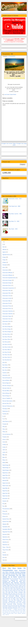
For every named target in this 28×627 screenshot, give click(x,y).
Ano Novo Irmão (6, 347)
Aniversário (5, 270)
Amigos (4, 262)
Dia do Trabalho (6, 398)
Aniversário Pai (6, 303)
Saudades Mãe (6, 529)
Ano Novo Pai (5, 352)
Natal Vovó (5, 493)
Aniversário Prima (6, 306)
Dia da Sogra (5, 383)
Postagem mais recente (6, 143)
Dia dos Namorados (7, 401)
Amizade (4, 264)
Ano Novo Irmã (6, 344)
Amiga (4, 257)
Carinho (4, 372)
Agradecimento (6, 254)
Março (4, 460)
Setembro (4, 537)
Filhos (3, 431)
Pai (3, 503)
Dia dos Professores (7, 406)
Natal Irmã (5, 483)
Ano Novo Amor (6, 334)
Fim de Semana (6, 434)
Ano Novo (4, 324)
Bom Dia (4, 370)
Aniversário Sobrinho (7, 313)
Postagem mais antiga (21, 143)
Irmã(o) (4, 444)
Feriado (4, 424)
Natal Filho (5, 478)
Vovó (3, 557)
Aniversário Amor (6, 285)
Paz (3, 506)
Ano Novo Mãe (6, 349)
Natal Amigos (5, 470)
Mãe (3, 454)
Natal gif (4, 480)
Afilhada (4, 249)
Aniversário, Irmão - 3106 (15, 198)
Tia (3, 552)
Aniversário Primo (6, 308)
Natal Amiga (5, 465)
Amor (3, 267)
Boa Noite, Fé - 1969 (14, 221)
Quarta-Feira (5, 519)
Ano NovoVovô (6, 359)
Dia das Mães (5, 390)
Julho (3, 449)
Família (4, 413)
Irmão (3, 447)
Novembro (5, 498)
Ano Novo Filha (6, 336)
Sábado (4, 524)
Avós (3, 362)
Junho (4, 452)
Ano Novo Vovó (6, 354)
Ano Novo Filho (6, 339)
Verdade (4, 554)
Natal (3, 462)
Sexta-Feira (5, 539)
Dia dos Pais (5, 403)
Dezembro (5, 375)
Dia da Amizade (6, 377)
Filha (3, 426)
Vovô (3, 560)
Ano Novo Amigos (6, 331)
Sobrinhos (4, 544)
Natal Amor (5, 472)
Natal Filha (5, 475)
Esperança (5, 411)
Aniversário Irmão (6, 298)
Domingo (4, 408)
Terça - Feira (5, 547)
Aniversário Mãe (6, 300)
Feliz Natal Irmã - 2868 (14, 206)
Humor (4, 439)
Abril (3, 247)
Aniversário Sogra (6, 316)
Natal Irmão (5, 485)
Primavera (5, 513)
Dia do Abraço (5, 393)
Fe (3, 416)
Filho (3, 429)
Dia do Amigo (5, 395)
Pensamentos (12, 56)
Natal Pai (4, 490)
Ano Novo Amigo (6, 329)
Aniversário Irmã (6, 295)
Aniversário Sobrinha (7, 311)
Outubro (4, 501)
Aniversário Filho (6, 293)
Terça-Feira (5, 549)
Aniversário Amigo (6, 282)
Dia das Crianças (6, 385)
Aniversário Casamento (8, 288)
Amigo (4, 259)
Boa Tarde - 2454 (13, 229)
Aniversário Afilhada (7, 272)
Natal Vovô (5, 495)
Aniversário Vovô (6, 321)
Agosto (4, 252)
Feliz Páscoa (5, 421)
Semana (4, 534)
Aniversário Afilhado (7, 275)
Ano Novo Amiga (6, 326)
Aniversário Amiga (6, 280)
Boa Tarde (5, 367)
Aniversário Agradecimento (9, 277)
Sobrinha (4, 542)
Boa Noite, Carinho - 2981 (15, 213)
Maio (3, 457)
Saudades (4, 526)
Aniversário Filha (6, 290)
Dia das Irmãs (5, 388)
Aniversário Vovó (6, 318)
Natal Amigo (5, 467)
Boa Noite (4, 365)
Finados (4, 436)
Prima (3, 511)
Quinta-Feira (5, 521)
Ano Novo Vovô (6, 357)
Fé (3, 418)
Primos (4, 516)
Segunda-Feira (6, 531)
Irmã (3, 442)
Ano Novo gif (5, 341)
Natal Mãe (5, 488)
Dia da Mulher (5, 380)
